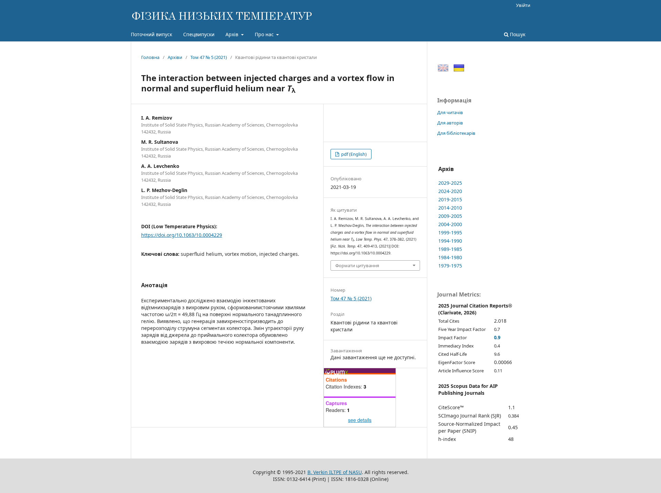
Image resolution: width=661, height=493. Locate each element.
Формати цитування (357, 265)
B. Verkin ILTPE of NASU (334, 472)
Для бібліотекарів (456, 133)
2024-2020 (450, 191)
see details (359, 419)
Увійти (523, 5)
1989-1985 (450, 249)
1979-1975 (450, 265)
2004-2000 (450, 224)
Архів (232, 34)
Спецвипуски (198, 34)
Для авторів (450, 123)
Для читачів (450, 112)
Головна (150, 57)
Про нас (265, 34)
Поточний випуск (151, 34)
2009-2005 (450, 216)
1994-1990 (450, 241)
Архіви (175, 57)
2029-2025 (450, 183)
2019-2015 (450, 199)
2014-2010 (450, 207)
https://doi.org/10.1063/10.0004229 (181, 235)
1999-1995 (450, 232)
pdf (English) (353, 154)
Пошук (516, 34)
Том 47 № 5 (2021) (208, 57)
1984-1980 (450, 257)
